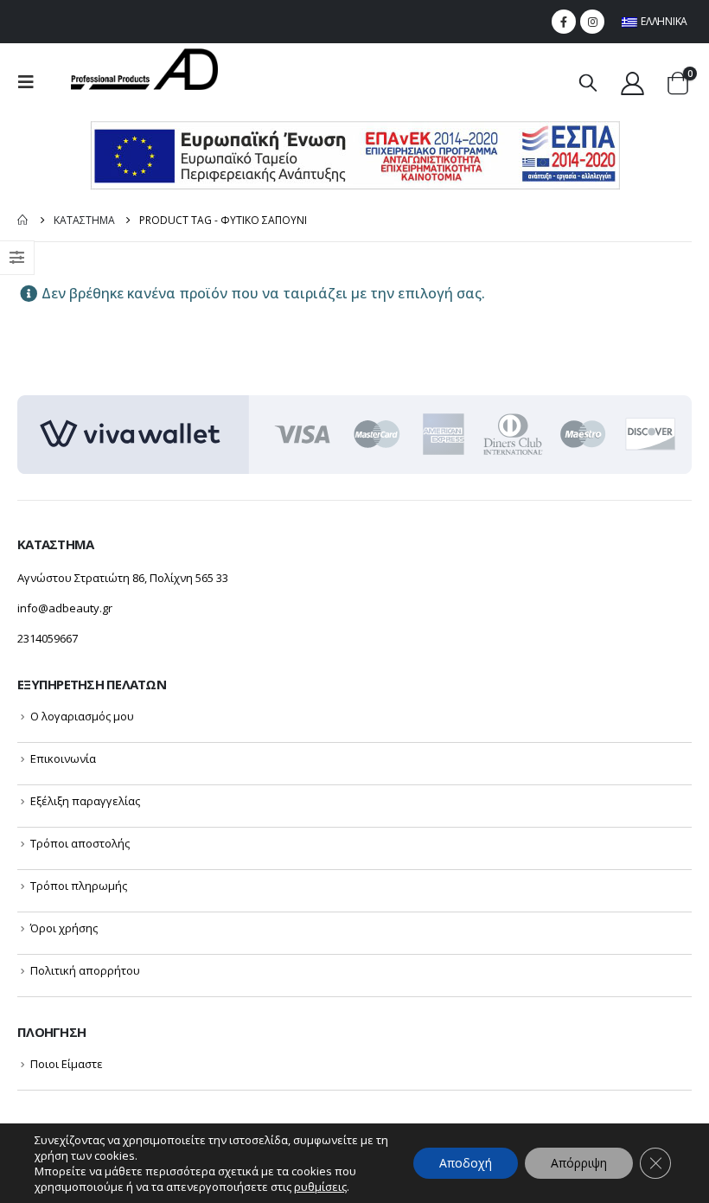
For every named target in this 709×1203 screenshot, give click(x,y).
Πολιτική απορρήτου (85, 970)
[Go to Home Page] (23, 220)
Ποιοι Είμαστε (66, 1064)
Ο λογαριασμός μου (82, 716)
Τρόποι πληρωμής (78, 885)
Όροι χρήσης (64, 928)
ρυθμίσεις (320, 1186)
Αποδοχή (465, 1163)
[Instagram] (592, 22)
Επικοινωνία (63, 758)
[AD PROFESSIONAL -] (144, 69)
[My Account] (632, 82)
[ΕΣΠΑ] (355, 154)
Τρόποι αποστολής (80, 843)
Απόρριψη (579, 1163)
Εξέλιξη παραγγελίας (85, 801)
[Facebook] (564, 22)
